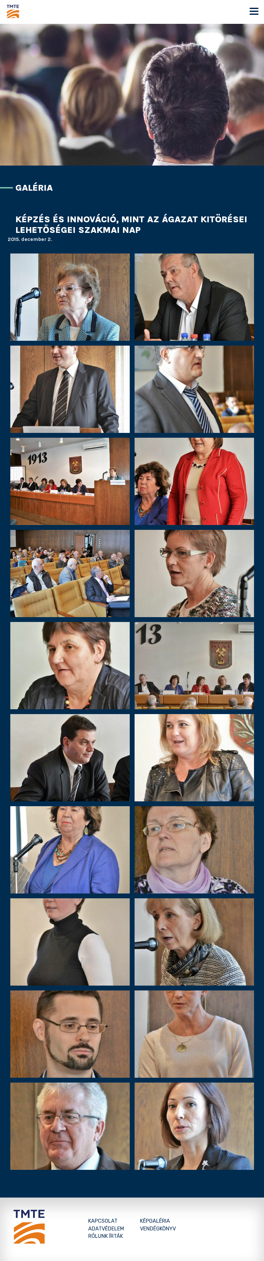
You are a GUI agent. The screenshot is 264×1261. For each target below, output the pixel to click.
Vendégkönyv (158, 1229)
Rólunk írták (105, 1236)
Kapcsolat (103, 1221)
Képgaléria (155, 1221)
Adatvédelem (106, 1229)
